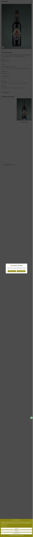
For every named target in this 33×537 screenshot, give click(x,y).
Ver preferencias (16, 533)
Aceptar (16, 528)
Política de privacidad (17, 535)
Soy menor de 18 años (21, 271)
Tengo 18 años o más (12, 271)
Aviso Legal (22, 535)
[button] (31, 520)
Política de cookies (12, 535)
